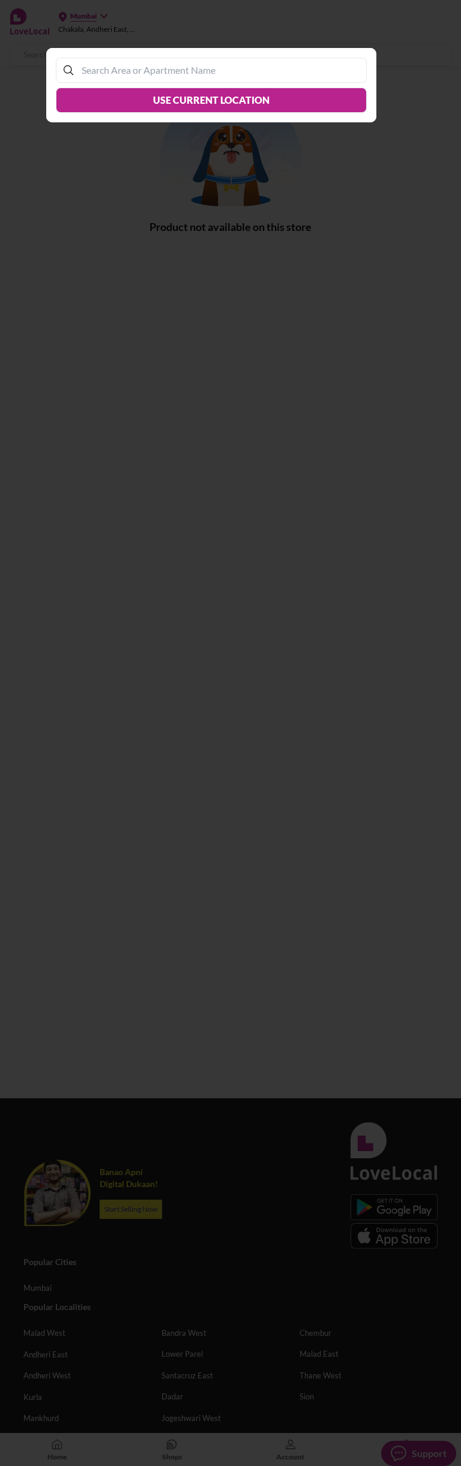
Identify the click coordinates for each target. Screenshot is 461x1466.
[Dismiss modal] (230, 733)
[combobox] (217, 70)
